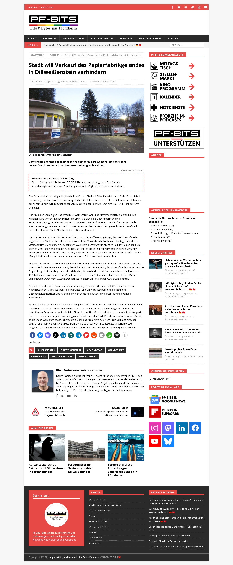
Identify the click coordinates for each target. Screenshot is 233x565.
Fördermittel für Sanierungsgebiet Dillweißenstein (80, 468)
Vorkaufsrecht (88, 356)
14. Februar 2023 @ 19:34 (43, 81)
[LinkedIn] (186, 7)
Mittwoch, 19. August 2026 (179, 270)
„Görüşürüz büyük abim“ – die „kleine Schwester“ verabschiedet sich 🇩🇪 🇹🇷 (183, 286)
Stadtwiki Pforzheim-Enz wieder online (168, 541)
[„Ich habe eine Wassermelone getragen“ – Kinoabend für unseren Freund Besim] (155, 264)
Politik (84, 81)
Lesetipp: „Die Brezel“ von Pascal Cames (181, 351)
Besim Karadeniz (69, 81)
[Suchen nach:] (187, 44)
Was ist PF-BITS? (97, 499)
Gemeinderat (94, 350)
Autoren (93, 516)
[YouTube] (206, 7)
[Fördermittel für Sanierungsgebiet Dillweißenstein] (86, 447)
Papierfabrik (38, 356)
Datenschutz (95, 537)
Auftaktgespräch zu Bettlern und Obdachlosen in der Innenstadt (46, 468)
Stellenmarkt (100, 38)
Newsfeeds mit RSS (99, 521)
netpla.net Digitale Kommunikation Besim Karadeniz (74, 557)
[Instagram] (199, 7)
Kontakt (174, 38)
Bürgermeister (46, 350)
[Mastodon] (179, 7)
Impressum (94, 543)
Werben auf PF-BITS (99, 526)
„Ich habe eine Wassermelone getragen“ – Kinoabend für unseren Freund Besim (183, 263)
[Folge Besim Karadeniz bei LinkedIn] (74, 396)
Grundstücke (116, 350)
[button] (32, 335)
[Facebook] (172, 7)
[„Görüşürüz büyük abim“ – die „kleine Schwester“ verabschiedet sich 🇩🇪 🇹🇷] (155, 287)
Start (32, 38)
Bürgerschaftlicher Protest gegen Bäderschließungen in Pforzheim (122, 470)
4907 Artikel (96, 370)
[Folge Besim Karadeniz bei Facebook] (57, 396)
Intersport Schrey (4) (162, 225)
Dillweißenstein (71, 350)
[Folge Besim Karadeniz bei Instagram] (61, 396)
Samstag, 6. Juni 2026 (177, 356)
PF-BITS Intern (148, 38)
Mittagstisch (72, 38)
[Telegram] (192, 7)
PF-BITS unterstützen (99, 510)
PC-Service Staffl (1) (162, 229)
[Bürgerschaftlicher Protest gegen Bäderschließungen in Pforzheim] (126, 447)
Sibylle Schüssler (62, 356)
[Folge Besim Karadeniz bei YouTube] (68, 396)
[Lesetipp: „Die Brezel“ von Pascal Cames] (155, 353)
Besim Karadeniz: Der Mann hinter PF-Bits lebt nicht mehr (183, 331)
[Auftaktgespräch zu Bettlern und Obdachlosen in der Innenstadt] (47, 447)
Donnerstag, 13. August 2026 (180, 293)
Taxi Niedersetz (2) (161, 240)
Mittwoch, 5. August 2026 (179, 336)
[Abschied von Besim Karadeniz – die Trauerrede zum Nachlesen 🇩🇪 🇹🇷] (155, 310)
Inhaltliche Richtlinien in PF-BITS (105, 505)
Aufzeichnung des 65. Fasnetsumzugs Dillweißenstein (176, 546)
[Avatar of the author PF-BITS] (56, 523)
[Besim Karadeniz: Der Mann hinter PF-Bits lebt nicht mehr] (155, 333)
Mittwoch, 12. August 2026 (179, 316)
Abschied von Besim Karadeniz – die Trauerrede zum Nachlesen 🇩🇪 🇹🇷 (183, 309)
